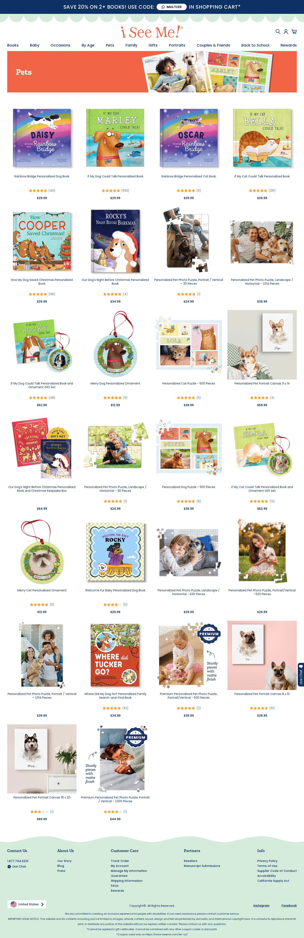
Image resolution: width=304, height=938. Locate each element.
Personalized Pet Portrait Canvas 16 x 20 (41, 797)
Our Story (64, 861)
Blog (60, 866)
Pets (110, 45)
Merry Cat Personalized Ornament (42, 590)
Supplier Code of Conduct (277, 871)
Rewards (289, 45)
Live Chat (19, 866)
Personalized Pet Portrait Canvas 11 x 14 (262, 383)
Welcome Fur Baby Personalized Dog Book (115, 590)
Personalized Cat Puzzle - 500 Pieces (188, 383)
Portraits (177, 45)
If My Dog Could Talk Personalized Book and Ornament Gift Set (42, 385)
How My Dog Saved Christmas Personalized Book (42, 282)
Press (61, 871)
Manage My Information (129, 871)
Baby (34, 45)
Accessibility (266, 876)
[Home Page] (152, 31)
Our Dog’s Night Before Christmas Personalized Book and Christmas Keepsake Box (41, 489)
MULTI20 (174, 7)
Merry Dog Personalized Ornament (115, 383)
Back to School (255, 45)
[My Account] (286, 31)
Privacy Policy (267, 861)
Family (131, 45)
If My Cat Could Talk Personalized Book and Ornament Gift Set (262, 489)
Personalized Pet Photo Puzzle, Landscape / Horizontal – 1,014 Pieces (262, 282)
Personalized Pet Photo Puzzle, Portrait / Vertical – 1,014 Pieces (42, 696)
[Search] (277, 31)
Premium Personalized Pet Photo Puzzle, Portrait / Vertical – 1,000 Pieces (115, 799)
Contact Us (17, 850)
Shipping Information (126, 881)
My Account (120, 866)
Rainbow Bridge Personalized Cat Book (189, 176)
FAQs (114, 886)
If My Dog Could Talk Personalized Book (115, 176)
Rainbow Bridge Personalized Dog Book (41, 176)
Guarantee (119, 876)
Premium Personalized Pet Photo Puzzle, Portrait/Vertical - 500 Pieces (188, 696)
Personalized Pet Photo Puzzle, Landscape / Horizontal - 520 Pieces (189, 592)
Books (13, 45)
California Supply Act (273, 881)
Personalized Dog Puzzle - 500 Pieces (188, 487)
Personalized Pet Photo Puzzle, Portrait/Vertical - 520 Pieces (262, 592)
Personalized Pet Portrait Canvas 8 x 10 (262, 694)
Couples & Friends (213, 45)
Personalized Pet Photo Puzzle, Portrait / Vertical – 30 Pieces (188, 282)
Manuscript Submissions (202, 866)
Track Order (120, 861)
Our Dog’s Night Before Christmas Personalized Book (115, 282)
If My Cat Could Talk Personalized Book (262, 176)
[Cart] (294, 31)
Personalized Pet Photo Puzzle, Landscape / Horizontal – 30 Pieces (115, 489)
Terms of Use (267, 866)
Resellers (190, 861)
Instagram (261, 905)
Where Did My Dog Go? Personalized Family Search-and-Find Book (115, 696)
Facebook (289, 905)
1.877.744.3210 (17, 861)
